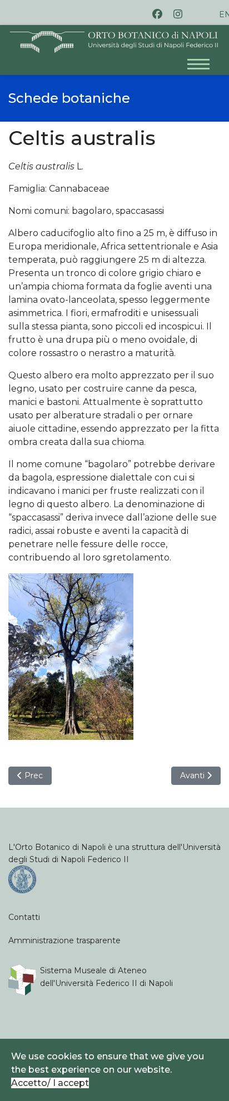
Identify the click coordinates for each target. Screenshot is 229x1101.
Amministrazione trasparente (64, 940)
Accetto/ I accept (50, 1083)
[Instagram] (177, 14)
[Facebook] (157, 14)
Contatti (24, 917)
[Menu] (204, 58)
